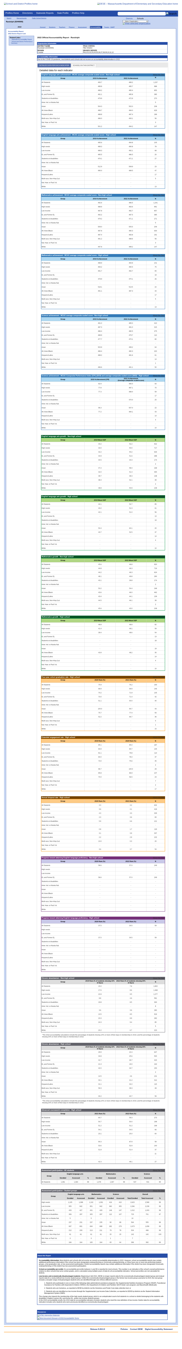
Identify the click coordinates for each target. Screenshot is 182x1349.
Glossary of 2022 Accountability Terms (65, 1318)
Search (9, 18)
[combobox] (142, 13)
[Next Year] (25, 27)
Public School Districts (39, 18)
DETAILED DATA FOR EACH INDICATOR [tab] (54, 65)
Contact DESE (136, 1329)
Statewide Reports (45, 13)
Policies (124, 1329)
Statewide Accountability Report (22, 39)
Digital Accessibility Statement (159, 1329)
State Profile (63, 13)
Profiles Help (78, 13)
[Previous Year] (16, 27)
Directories (27, 13)
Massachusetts (22, 18)
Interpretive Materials (52, 1315)
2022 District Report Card (17, 33)
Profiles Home (12, 13)
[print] (148, 32)
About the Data (159, 75)
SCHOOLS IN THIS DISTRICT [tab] (83, 65)
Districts (129, 18)
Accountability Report (16, 31)
